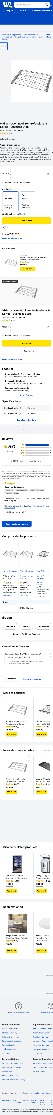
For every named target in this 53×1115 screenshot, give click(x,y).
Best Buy (5, 35)
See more (7, 595)
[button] (9, 10)
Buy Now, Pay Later (10, 1075)
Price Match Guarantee (11, 1041)
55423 (22, 214)
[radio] (10, 201)
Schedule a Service (40, 1037)
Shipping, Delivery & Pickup (13, 1033)
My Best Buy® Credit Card (12, 1063)
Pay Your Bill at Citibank (11, 1067)
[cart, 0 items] (50, 5)
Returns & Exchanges (10, 1037)
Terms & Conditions (17, 1101)
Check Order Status (10, 1029)
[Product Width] (20, 414)
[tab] (10, 626)
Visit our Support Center (42, 1029)
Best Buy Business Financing (13, 1079)
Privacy (25, 1101)
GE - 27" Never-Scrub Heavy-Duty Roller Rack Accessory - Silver (42, 577)
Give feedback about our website (37, 1093)
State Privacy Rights (42, 1102)
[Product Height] (20, 408)
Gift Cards (6, 1053)
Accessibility (6, 1101)
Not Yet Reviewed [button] (40, 583)
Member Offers (39, 1071)
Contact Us (37, 1053)
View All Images (10, 571)
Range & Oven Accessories (25, 37)
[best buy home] (8, 5)
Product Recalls (8, 1045)
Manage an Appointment (43, 1041)
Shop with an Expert (41, 1033)
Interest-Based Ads (34, 1101)
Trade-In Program (9, 1049)
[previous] (4, 498)
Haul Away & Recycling (42, 1049)
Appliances (16, 35)
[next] (48, 498)
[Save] (4, 227)
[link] (17, 524)
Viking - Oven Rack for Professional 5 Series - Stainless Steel (34, 258)
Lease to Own (7, 1071)
